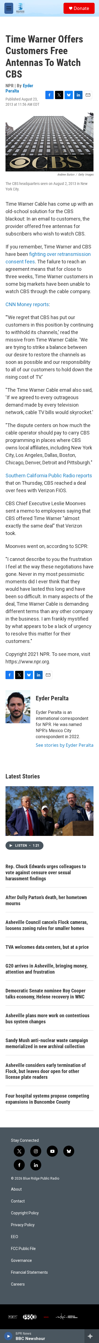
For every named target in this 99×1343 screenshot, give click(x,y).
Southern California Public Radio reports (49, 475)
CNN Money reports (27, 304)
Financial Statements (29, 1272)
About (16, 1189)
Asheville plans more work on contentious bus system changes (47, 1018)
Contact (18, 1201)
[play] (8, 1336)
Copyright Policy (25, 1213)
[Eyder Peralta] (18, 706)
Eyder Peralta (52, 698)
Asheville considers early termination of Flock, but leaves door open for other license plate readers (46, 1071)
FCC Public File (23, 1249)
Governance (21, 1261)
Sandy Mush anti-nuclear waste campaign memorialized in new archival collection (47, 1043)
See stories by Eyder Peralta (65, 745)
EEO (14, 1237)
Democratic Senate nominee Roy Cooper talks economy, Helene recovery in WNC (46, 994)
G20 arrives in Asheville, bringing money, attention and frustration (46, 969)
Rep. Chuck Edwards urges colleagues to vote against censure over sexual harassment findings (46, 872)
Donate (81, 8)
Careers (18, 1284)
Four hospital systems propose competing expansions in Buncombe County (47, 1099)
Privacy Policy (23, 1225)
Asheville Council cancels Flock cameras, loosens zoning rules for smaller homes (47, 925)
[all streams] (91, 1336)
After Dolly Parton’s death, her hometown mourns (46, 900)
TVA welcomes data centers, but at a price (47, 947)
